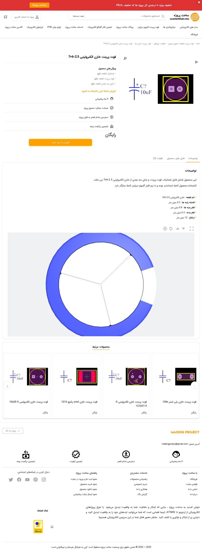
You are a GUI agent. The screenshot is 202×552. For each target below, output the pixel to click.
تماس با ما (192, 489)
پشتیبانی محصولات (138, 479)
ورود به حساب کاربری (24, 17)
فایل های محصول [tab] (175, 158)
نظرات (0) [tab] (158, 158)
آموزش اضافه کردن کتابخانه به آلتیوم (99, 91)
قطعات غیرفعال (159, 43)
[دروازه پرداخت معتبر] (38, 527)
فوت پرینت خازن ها (143, 43)
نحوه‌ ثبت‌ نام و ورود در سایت (84, 479)
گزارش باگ (142, 494)
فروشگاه (193, 479)
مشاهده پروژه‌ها (39, 5)
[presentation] (7, 385)
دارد (99, 73)
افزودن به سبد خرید (60, 142)
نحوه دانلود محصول (88, 489)
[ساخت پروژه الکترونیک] (184, 17)
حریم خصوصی (140, 484)
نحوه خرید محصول (88, 484)
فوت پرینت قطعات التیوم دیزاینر (180, 43)
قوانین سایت (191, 484)
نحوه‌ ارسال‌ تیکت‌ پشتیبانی (85, 494)
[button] (125, 58)
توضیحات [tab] (193, 158)
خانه (198, 43)
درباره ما (193, 494)
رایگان (179, 407)
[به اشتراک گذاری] (196, 61)
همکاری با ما (141, 489)
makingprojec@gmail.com (175, 444)
